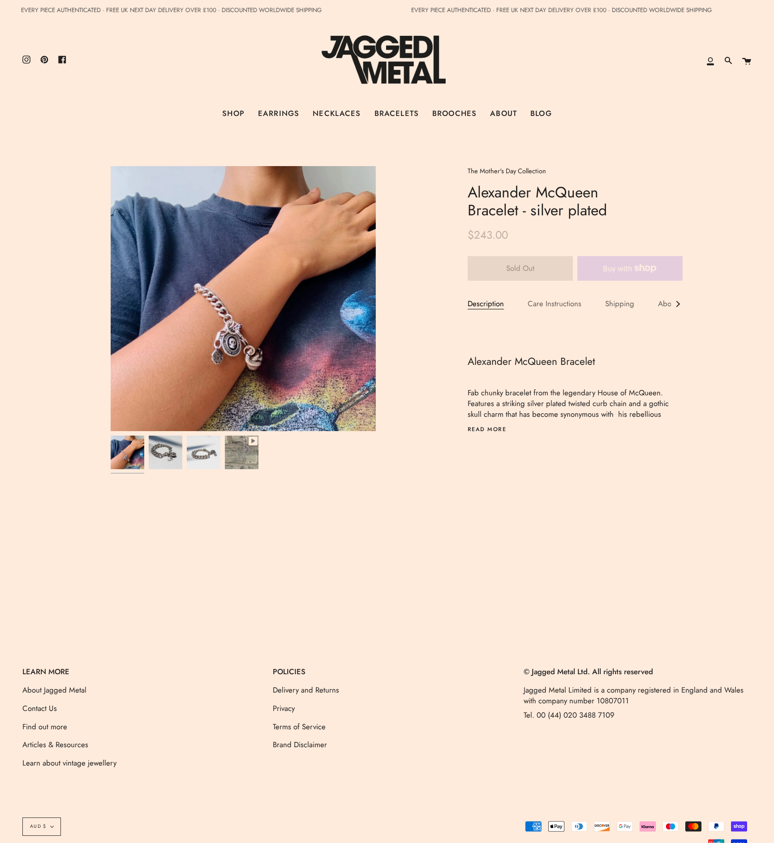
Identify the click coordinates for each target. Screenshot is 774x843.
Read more (487, 429)
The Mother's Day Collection (507, 171)
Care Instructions (554, 303)
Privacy (284, 708)
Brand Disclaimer (300, 744)
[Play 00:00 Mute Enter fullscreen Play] (243, 298)
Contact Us (39, 708)
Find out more (44, 726)
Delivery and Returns (306, 690)
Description (486, 303)
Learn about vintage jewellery (69, 762)
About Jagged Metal (54, 690)
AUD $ (38, 826)
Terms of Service (299, 726)
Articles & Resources (55, 744)
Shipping (619, 303)
